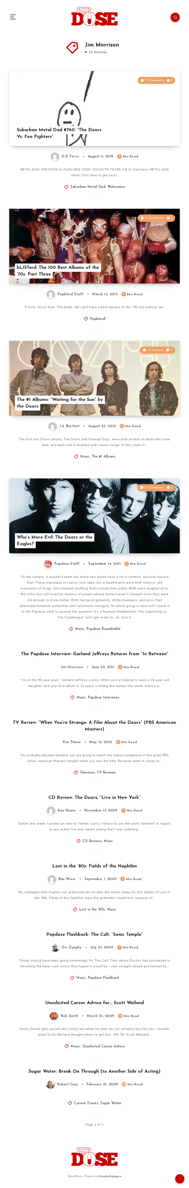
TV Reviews (106, 772)
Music (85, 456)
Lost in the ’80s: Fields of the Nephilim (94, 866)
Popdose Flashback (103, 978)
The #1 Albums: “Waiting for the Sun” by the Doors (60, 403)
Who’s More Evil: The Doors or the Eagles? (54, 540)
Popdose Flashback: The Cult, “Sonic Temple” (94, 934)
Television (87, 772)
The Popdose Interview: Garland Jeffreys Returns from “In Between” (94, 654)
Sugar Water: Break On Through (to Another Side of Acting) (94, 1071)
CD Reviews (92, 841)
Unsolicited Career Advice (103, 1046)
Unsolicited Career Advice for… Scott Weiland (94, 1003)
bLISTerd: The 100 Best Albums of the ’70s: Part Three (58, 271)
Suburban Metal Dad (87, 187)
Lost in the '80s (92, 909)
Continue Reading (163, 132)
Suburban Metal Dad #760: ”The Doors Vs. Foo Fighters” (59, 133)
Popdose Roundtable (103, 629)
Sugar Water (111, 1103)
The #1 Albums (103, 456)
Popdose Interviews (103, 697)
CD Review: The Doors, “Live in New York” (94, 797)
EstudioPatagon (109, 1176)
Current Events (86, 1103)
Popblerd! (98, 319)
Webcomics (116, 187)
